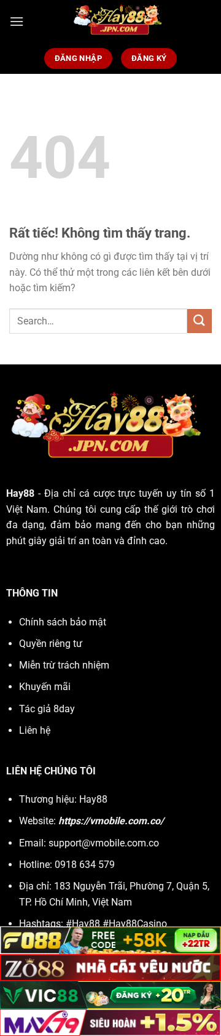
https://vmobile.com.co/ (111, 821)
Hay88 (22, 493)
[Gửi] (199, 321)
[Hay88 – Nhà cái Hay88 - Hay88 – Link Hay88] (118, 21)
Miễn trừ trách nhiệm (64, 665)
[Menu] (16, 21)
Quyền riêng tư (50, 643)
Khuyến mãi (45, 687)
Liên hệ (34, 730)
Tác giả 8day (47, 709)
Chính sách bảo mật (62, 622)
